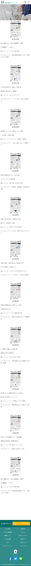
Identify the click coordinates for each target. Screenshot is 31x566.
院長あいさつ (8, 535)
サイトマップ (23, 545)
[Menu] (28, 2)
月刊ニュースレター (23, 535)
